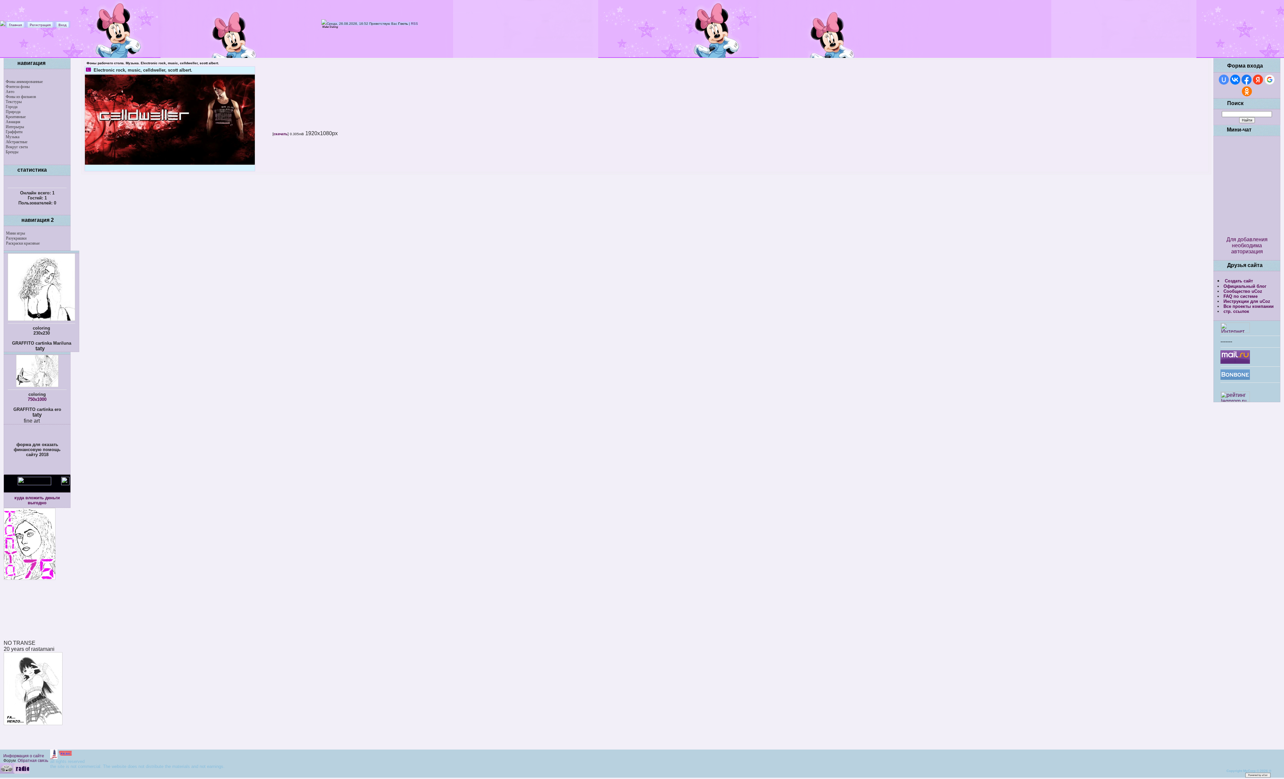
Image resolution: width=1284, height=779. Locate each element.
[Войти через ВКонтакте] (1235, 80)
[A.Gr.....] (61, 757)
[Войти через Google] (1269, 79)
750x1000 (37, 399)
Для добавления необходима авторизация (1247, 245)
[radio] (14, 772)
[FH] (33, 723)
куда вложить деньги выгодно (37, 500)
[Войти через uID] (1224, 80)
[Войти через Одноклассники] (1247, 91)
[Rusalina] (37, 385)
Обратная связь (33, 760)
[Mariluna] (41, 319)
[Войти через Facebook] (1247, 80)
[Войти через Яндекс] (1258, 80)
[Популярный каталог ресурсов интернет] (1235, 378)
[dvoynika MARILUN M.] (43, 776)
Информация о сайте (23, 756)
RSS (414, 23)
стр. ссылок (1236, 311)
